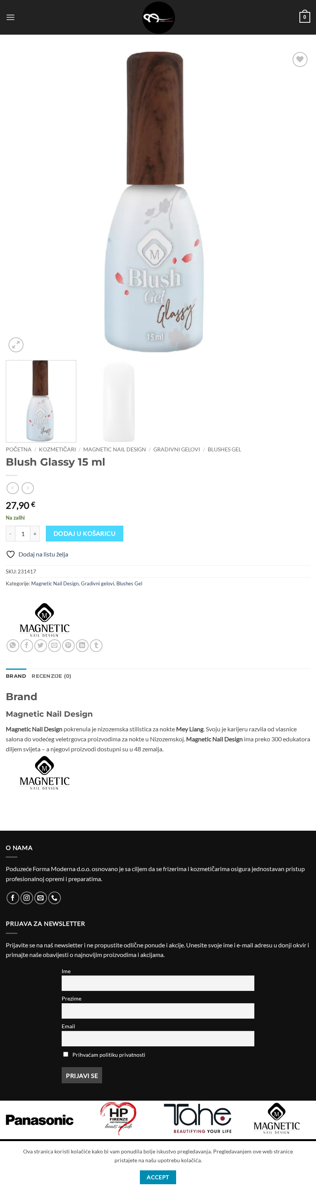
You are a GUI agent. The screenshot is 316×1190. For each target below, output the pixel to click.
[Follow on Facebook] (13, 898)
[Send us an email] (40, 898)
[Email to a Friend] (54, 645)
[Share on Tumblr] (96, 645)
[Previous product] (28, 488)
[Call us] (54, 898)
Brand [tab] (16, 676)
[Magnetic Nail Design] (44, 620)
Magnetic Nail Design (114, 449)
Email (68, 1026)
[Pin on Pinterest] (68, 645)
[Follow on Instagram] (26, 898)
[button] (10, 17)
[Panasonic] (39, 1120)
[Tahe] (197, 1118)
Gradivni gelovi (176, 449)
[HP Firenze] (118, 1118)
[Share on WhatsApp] (13, 645)
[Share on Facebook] (26, 645)
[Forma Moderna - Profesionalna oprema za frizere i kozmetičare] (158, 17)
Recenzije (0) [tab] (51, 676)
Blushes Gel (224, 449)
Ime (66, 971)
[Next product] (12, 488)
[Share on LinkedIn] (82, 645)
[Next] (294, 202)
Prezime (71, 998)
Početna (19, 449)
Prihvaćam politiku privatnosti (108, 1054)
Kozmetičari (57, 449)
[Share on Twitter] (40, 645)
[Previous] (22, 202)
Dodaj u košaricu (85, 533)
